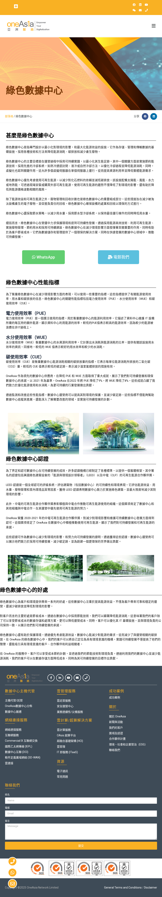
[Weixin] (134, 10)
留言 (7, 821)
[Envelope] (140, 10)
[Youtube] (146, 4)
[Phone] (146, 10)
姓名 (7, 794)
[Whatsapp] (12, 872)
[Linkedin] (140, 4)
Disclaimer (150, 887)
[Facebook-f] (51, 677)
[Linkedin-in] (59, 677)
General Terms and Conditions (123, 887)
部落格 (9, 116)
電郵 (7, 808)
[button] (16, 6)
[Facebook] (134, 4)
